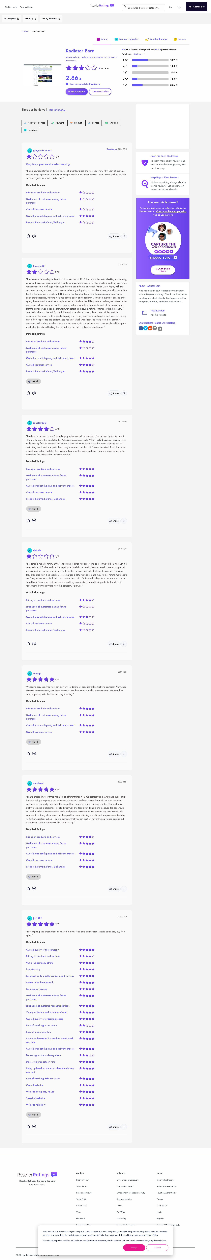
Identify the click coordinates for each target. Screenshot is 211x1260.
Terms (160, 1199)
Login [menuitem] (179, 7)
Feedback (80, 1218)
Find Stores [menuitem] (9, 7)
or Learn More (165, 214)
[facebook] (141, 328)
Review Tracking (83, 1225)
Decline (157, 1247)
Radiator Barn (80, 51)
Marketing (121, 1218)
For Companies (197, 6)
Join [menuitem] (170, 7)
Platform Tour (82, 1180)
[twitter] (145, 328)
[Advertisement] (163, 127)
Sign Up (160, 1218)
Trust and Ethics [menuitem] (26, 7)
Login (159, 1212)
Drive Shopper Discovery (128, 1180)
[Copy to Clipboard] (160, 329)
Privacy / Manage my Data (168, 1225)
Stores (25, 31)
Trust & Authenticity (166, 1192)
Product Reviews (84, 1192)
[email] (154, 328)
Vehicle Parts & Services (92, 57)
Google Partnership (166, 1180)
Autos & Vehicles (73, 57)
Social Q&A (81, 1199)
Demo (119, 1205)
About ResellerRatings (167, 1186)
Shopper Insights (124, 1199)
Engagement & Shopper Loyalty (131, 1192)
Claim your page (163, 270)
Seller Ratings (82, 1186)
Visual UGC (81, 1205)
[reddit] (150, 328)
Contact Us (162, 1205)
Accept (134, 1247)
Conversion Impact (125, 1186)
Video (79, 1212)
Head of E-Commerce (126, 1225)
